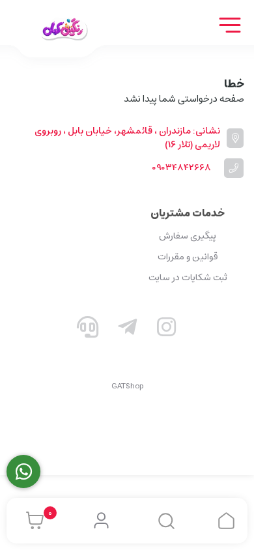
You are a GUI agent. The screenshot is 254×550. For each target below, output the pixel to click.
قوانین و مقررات (188, 257)
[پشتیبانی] (88, 329)
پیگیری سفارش (187, 236)
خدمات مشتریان (187, 213)
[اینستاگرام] (167, 329)
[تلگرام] (127, 329)
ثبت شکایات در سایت (187, 277)
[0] (32, 521)
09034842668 (181, 168)
